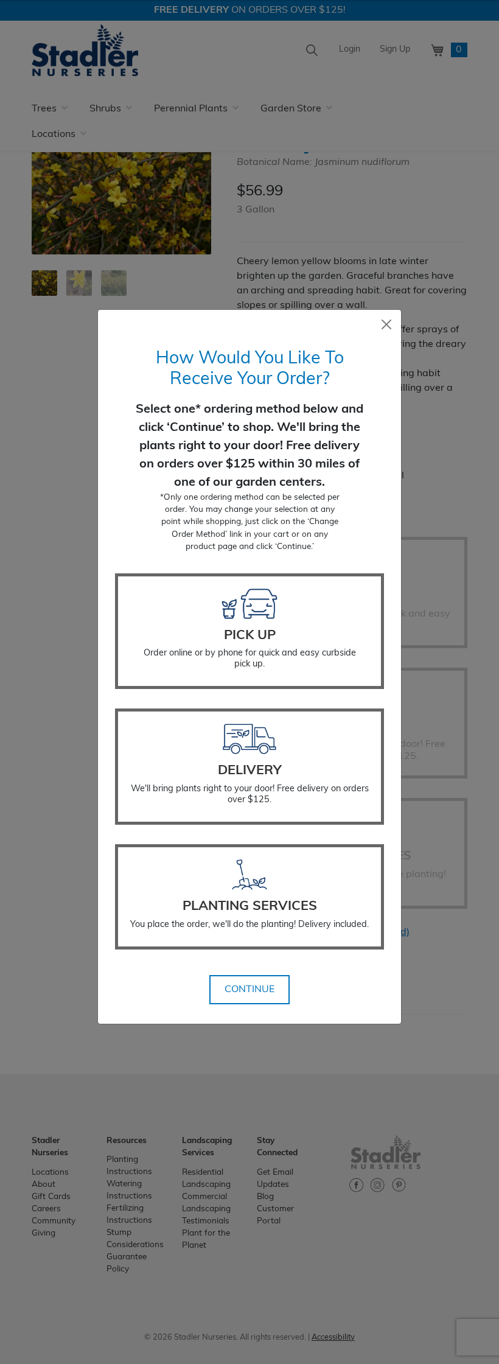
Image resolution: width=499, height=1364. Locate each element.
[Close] (386, 324)
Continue (249, 990)
